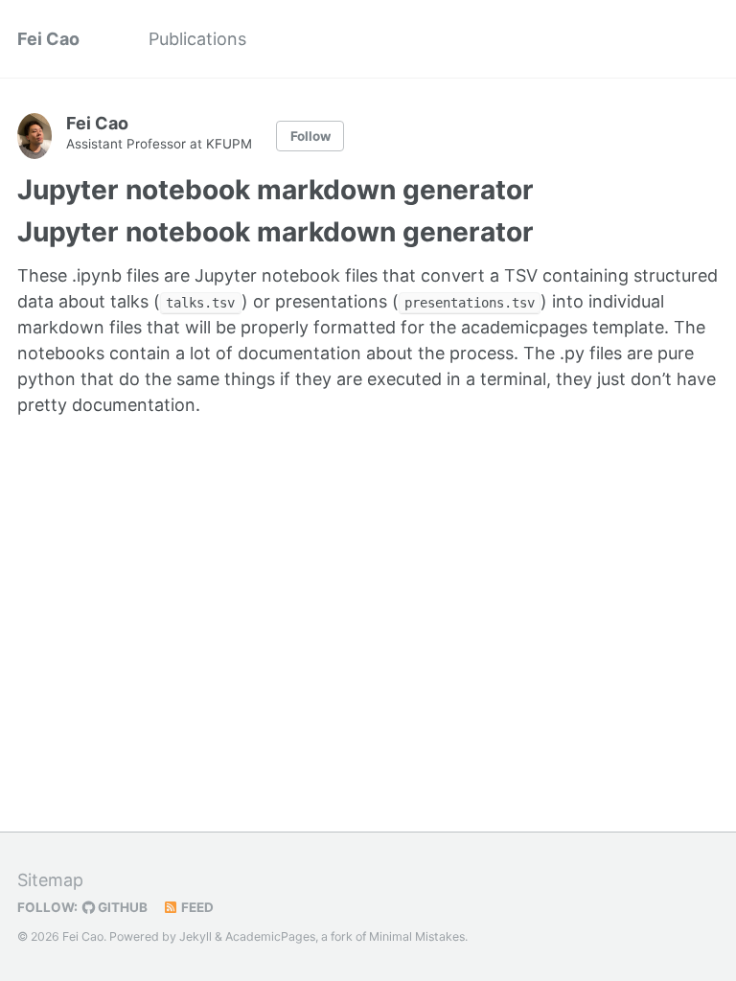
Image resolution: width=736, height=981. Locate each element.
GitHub (121, 907)
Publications (197, 39)
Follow (310, 136)
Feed (196, 907)
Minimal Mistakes (417, 936)
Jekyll (195, 936)
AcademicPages (270, 936)
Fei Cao (48, 39)
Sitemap (50, 880)
